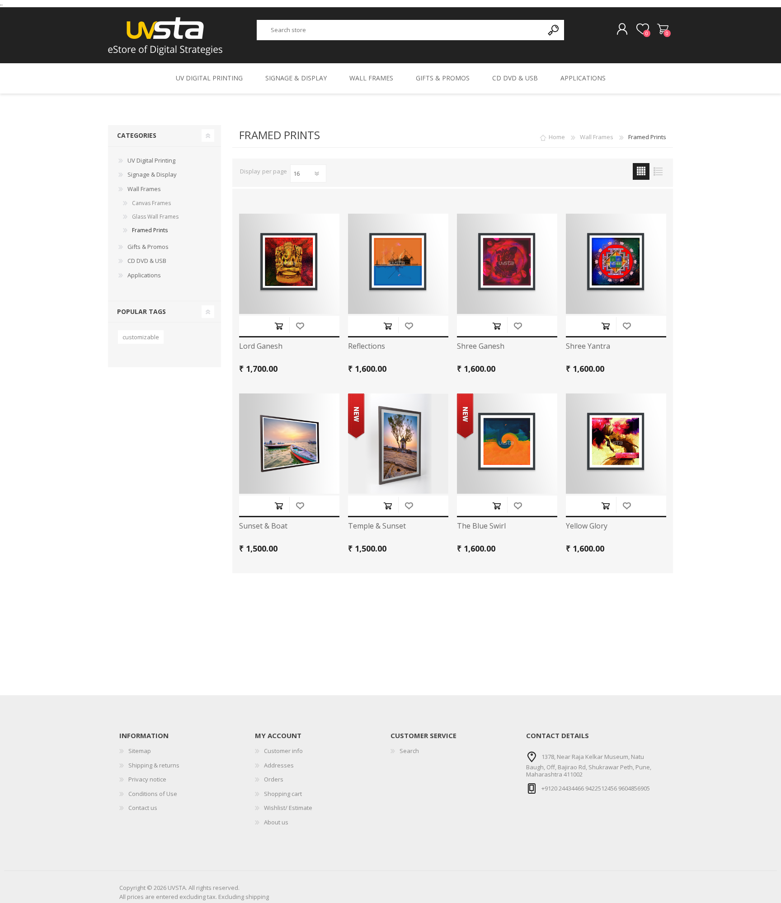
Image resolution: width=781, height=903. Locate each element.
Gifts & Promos (148, 247)
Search (409, 751)
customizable (140, 337)
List (657, 171)
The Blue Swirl (481, 526)
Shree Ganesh (480, 346)
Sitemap (139, 751)
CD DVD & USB (146, 261)
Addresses (279, 765)
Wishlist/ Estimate (288, 808)
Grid (641, 171)
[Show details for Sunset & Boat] (289, 443)
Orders (273, 779)
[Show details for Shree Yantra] (616, 264)
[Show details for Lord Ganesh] (289, 264)
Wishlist (300, 326)
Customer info (283, 751)
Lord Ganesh (260, 346)
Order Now (278, 326)
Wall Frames (144, 189)
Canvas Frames (151, 203)
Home (557, 137)
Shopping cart (663, 29)
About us (276, 822)
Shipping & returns (153, 765)
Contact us (142, 808)
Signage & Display (152, 174)
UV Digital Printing (151, 160)
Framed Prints (150, 230)
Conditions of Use (152, 794)
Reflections (366, 346)
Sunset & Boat (263, 526)
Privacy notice (147, 779)
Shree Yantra (588, 346)
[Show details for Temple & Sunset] (398, 443)
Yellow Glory (586, 526)
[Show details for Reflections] (398, 264)
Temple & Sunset (377, 526)
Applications (144, 275)
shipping (257, 897)
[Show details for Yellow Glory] (616, 443)
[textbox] (400, 30)
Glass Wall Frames (155, 216)
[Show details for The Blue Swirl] (507, 443)
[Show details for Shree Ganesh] (507, 264)
